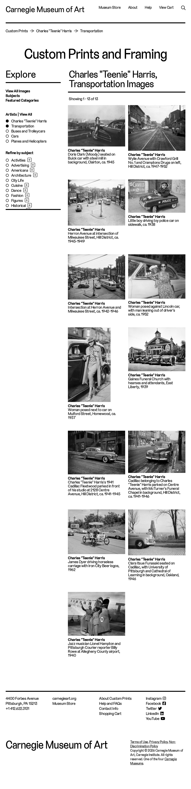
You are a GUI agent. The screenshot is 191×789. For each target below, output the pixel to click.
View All (26, 114)
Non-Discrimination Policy (153, 744)
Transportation (91, 30)
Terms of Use (139, 742)
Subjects (13, 95)
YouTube (152, 718)
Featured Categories (22, 100)
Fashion (17, 195)
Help (148, 7)
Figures (17, 200)
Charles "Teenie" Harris (54, 30)
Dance (16, 190)
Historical (18, 205)
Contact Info (108, 708)
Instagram (153, 698)
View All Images (18, 90)
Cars (15, 136)
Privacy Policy (158, 742)
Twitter (151, 708)
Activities (18, 160)
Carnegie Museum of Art (45, 9)
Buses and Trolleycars (28, 131)
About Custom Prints (115, 698)
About (132, 7)
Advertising (20, 165)
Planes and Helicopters (28, 141)
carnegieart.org (64, 698)
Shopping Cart (110, 713)
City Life (17, 180)
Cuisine (17, 185)
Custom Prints (17, 30)
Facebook (153, 703)
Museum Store (110, 7)
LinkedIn (152, 713)
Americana (19, 170)
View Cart (166, 7)
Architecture (21, 175)
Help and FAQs (110, 703)
